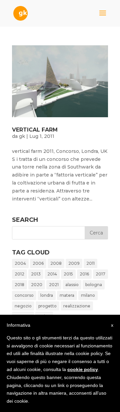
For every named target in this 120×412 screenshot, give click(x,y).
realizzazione (76, 305)
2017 (100, 273)
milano (88, 295)
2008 (56, 263)
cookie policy (82, 369)
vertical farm (35, 130)
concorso (24, 295)
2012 (19, 273)
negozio (23, 305)
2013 (36, 273)
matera (67, 295)
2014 (52, 273)
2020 (36, 284)
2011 (90, 263)
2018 (19, 284)
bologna (93, 284)
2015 (68, 273)
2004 (20, 263)
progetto (47, 305)
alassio (72, 284)
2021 (54, 284)
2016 (84, 273)
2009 (74, 263)
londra (46, 295)
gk (22, 136)
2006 (38, 263)
